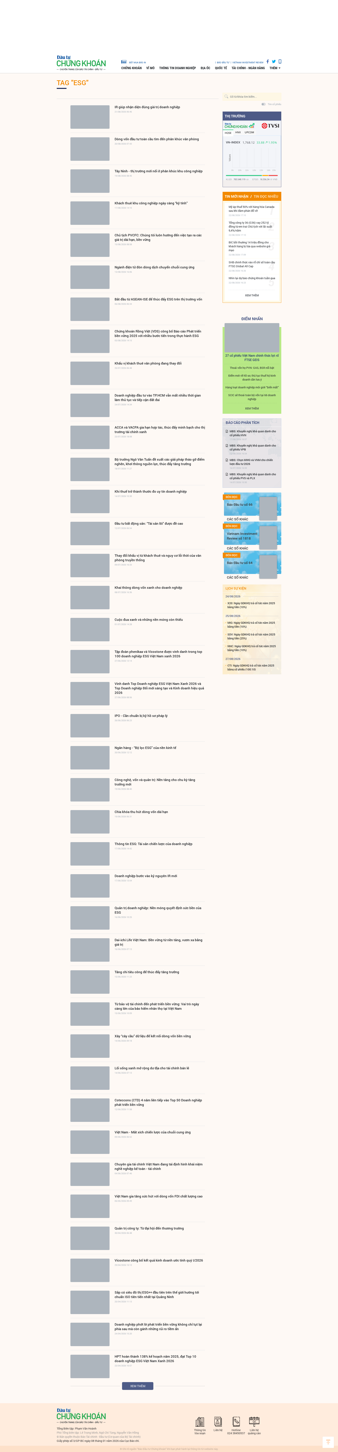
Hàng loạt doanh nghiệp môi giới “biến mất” (252, 387)
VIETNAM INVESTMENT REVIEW (247, 62)
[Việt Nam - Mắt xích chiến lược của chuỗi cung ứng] (90, 1142)
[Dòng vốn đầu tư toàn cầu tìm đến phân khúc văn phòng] (90, 149)
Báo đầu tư (223, 62)
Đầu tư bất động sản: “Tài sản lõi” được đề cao (149, 523)
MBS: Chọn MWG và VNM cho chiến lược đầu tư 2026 (251, 462)
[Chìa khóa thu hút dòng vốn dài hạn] (90, 822)
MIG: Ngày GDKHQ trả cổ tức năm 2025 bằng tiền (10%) (251, 624)
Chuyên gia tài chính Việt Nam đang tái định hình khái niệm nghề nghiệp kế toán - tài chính (159, 1166)
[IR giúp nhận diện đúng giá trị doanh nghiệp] (90, 117)
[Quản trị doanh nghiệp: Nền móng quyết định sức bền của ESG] (90, 918)
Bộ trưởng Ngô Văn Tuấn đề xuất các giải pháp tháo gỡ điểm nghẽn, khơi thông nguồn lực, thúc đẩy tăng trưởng (160, 461)
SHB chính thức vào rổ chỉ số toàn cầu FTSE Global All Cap (252, 264)
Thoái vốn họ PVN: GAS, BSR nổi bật (252, 368)
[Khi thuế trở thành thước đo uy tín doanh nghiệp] (90, 501)
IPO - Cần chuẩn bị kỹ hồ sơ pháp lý (141, 715)
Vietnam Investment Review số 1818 (242, 536)
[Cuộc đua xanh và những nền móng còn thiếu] (90, 629)
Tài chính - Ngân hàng (248, 68)
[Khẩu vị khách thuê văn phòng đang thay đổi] (90, 373)
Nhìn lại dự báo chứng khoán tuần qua (252, 278)
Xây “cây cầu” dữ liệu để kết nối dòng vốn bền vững (153, 1036)
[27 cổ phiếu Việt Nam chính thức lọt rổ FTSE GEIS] (252, 337)
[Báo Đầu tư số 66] (268, 508)
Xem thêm (137, 1386)
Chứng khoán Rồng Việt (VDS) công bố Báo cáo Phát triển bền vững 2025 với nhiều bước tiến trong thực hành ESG (158, 333)
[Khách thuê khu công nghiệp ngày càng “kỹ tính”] (90, 213)
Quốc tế (221, 68)
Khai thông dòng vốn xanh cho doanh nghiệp (148, 587)
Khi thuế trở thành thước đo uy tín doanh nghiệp (151, 491)
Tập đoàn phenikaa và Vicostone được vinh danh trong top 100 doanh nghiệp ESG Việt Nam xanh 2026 (158, 653)
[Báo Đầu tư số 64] (268, 567)
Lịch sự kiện (236, 588)
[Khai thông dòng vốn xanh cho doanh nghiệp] (90, 597)
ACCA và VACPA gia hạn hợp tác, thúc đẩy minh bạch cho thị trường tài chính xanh (160, 429)
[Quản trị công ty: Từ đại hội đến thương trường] (90, 1238)
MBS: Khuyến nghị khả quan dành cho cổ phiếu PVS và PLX (253, 476)
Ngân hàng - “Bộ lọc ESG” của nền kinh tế (145, 747)
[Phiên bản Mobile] (278, 61)
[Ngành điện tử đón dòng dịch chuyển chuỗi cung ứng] (90, 277)
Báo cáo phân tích (242, 422)
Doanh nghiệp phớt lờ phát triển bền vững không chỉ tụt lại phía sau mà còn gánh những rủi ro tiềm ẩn (158, 1326)
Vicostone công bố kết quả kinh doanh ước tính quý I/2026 (159, 1260)
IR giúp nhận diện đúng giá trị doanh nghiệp (147, 107)
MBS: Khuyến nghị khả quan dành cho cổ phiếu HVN (253, 433)
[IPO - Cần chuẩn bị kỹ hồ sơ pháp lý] (90, 725)
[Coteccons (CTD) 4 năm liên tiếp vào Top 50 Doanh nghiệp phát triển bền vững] (90, 1110)
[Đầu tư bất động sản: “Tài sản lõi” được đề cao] (90, 533)
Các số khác (237, 519)
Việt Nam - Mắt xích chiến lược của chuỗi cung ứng (153, 1132)
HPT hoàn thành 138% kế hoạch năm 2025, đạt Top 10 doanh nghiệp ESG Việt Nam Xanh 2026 (155, 1358)
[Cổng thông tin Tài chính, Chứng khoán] (81, 63)
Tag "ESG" (72, 82)
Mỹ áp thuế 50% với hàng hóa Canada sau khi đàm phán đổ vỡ (251, 209)
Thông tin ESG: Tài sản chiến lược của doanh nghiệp (153, 844)
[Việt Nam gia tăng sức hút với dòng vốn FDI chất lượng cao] (90, 1206)
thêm (273, 68)
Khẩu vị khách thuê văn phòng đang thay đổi (148, 363)
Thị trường (235, 116)
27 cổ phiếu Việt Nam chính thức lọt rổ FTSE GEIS (252, 357)
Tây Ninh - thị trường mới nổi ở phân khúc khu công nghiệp (159, 171)
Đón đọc (231, 497)
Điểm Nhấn (252, 318)
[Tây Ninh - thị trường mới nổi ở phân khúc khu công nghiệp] (90, 181)
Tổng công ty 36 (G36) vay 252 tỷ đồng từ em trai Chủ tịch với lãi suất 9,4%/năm (250, 226)
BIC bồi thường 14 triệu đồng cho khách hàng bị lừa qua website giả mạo (249, 246)
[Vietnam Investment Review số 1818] (268, 538)
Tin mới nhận (236, 196)
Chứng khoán (131, 68)
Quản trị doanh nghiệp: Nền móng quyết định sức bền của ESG (158, 910)
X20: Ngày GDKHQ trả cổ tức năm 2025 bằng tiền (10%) (251, 605)
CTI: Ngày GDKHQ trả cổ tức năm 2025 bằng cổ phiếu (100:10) (250, 667)
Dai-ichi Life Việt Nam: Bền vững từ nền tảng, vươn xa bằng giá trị (158, 942)
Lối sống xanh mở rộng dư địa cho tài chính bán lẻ (152, 1068)
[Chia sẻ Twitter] (272, 61)
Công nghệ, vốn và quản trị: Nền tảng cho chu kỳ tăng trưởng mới (155, 781)
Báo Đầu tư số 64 (240, 562)
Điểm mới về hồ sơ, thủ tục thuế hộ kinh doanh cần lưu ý (252, 377)
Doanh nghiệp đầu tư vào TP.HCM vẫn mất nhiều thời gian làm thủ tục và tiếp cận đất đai (158, 397)
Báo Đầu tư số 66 (240, 504)
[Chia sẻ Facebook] (266, 61)
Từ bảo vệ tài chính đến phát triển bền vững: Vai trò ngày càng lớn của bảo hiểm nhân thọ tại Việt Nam (157, 1006)
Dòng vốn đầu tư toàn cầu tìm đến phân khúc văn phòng (157, 139)
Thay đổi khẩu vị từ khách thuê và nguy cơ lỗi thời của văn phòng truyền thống (158, 557)
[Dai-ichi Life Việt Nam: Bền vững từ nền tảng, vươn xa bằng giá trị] (90, 950)
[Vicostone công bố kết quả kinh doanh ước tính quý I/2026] (90, 1270)
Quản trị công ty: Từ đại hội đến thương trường (149, 1228)
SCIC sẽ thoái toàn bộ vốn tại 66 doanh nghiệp (252, 397)
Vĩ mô (150, 68)
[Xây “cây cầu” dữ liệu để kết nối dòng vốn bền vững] (90, 1046)
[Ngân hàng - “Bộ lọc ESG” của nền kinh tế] (90, 757)
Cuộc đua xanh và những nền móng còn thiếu (149, 619)
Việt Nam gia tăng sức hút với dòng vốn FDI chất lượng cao (159, 1196)
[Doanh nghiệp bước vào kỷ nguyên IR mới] (90, 886)
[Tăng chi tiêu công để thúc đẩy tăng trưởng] (90, 982)
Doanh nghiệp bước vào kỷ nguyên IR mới (146, 876)
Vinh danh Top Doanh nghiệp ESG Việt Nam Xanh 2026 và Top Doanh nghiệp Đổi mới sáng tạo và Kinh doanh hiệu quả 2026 (159, 688)
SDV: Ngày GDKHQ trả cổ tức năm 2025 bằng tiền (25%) (251, 636)
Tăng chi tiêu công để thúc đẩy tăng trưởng (147, 972)
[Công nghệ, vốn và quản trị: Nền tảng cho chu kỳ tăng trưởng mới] (90, 790)
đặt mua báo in (137, 62)
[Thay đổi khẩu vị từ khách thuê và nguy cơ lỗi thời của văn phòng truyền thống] (90, 565)
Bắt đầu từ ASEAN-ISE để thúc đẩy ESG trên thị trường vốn (158, 299)
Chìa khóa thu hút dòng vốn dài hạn (141, 812)
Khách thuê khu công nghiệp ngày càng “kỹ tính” (151, 203)
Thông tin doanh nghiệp (177, 68)
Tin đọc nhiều (266, 196)
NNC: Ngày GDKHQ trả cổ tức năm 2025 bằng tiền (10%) (251, 648)
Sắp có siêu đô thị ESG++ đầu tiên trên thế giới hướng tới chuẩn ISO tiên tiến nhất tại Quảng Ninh (157, 1294)
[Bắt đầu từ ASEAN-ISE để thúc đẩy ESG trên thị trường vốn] (90, 309)
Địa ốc (205, 68)
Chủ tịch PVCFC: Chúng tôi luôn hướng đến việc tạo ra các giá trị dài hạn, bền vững (158, 237)
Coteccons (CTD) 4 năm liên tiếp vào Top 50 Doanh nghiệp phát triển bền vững (158, 1102)
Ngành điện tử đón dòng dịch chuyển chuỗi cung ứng (154, 267)
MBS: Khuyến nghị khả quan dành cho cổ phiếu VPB (253, 447)
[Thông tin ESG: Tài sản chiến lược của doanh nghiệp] (90, 854)
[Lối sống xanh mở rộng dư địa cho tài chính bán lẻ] (90, 1078)
